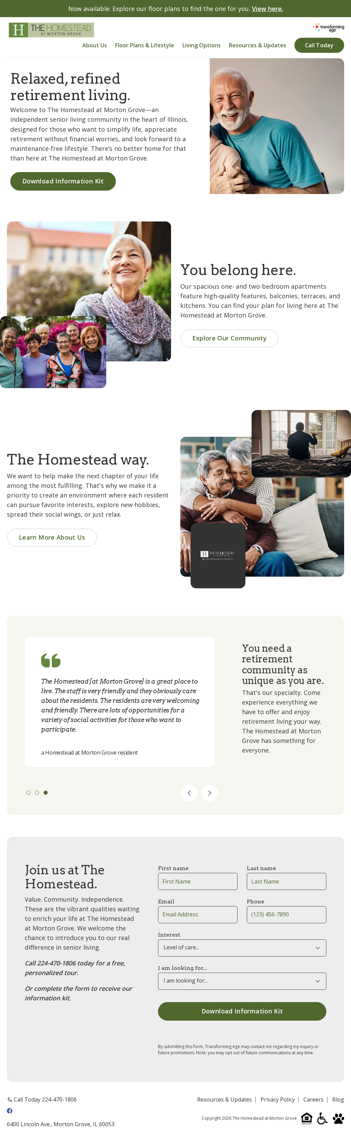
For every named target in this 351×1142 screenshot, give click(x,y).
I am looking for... (182, 968)
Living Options (201, 45)
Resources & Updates (257, 45)
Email (166, 901)
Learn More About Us (52, 537)
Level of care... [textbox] (181, 947)
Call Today (319, 45)
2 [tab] (37, 793)
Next (210, 793)
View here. (267, 8)
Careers (313, 1100)
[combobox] (242, 948)
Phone (255, 901)
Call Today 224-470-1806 (45, 1099)
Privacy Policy (278, 1100)
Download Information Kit (63, 181)
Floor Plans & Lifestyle (144, 45)
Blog (338, 1100)
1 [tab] (28, 793)
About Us (94, 45)
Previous (189, 793)
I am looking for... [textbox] (186, 980)
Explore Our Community (229, 338)
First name (173, 868)
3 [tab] (46, 793)
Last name (261, 868)
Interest (169, 934)
